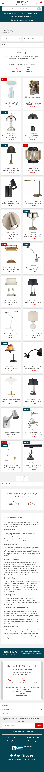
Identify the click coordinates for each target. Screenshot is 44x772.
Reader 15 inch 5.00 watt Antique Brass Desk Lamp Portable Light (33, 202)
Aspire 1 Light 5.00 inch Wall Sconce (11, 235)
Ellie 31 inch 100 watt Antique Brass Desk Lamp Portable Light (11, 169)
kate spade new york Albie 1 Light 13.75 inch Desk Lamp (33, 334)
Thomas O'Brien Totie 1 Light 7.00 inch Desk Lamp (11, 136)
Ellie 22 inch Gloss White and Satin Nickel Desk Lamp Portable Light (11, 301)
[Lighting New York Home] (22, 3)
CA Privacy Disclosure (32, 737)
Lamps (5, 24)
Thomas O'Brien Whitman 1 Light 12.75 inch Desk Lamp (11, 400)
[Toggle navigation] (3, 3)
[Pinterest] (11, 755)
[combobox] (22, 8)
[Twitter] (18, 755)
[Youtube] (27, 755)
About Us (5, 714)
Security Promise (12, 741)
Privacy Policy (12, 737)
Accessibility (32, 741)
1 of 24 (19, 478)
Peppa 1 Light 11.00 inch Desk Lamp (33, 136)
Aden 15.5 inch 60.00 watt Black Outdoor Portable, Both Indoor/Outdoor (33, 169)
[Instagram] (23, 755)
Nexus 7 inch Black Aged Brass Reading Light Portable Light (33, 103)
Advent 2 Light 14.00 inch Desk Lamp (33, 466)
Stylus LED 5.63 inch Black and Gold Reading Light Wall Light (11, 202)
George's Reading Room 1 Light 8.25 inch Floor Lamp (11, 466)
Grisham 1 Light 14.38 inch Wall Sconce (11, 433)
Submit (39, 725)
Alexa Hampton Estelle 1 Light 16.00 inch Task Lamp (33, 433)
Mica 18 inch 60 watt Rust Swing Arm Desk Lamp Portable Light (11, 367)
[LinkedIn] (31, 755)
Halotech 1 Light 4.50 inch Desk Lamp (32, 268)
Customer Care (7, 709)
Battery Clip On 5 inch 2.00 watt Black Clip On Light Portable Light (32, 367)
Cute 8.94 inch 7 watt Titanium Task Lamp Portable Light (11, 103)
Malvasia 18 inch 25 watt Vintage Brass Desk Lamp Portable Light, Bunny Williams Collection (11, 268)
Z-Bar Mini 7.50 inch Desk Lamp (11, 334)
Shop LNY (5, 705)
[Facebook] (15, 755)
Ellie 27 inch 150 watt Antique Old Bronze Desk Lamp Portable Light (33, 301)
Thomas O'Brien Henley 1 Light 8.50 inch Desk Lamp (32, 235)
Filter (4, 44)
